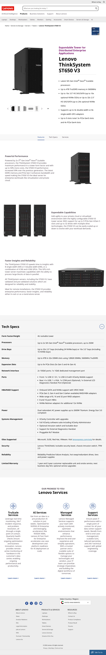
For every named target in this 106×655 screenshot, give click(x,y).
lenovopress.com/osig (82, 439)
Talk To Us (98, 652)
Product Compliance (74, 619)
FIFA (17, 633)
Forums (70, 626)
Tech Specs (53, 137)
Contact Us (71, 616)
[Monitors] (44, 19)
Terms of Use (59, 648)
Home (7, 26)
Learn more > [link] (13, 578)
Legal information (21, 626)
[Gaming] (52, 19)
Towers (34, 26)
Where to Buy (72, 613)
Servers (27, 26)
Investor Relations (21, 619)
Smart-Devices (46, 626)
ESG (17, 623)
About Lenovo (20, 613)
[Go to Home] (8, 8)
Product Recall (72, 623)
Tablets (44, 623)
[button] (96, 8)
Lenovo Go (19, 639)
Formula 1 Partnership (23, 636)
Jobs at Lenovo (20, 629)
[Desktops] (16, 19)
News (17, 616)
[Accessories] (62, 19)
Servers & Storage (17, 26)
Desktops (45, 616)
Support (70, 629)
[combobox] (58, 8)
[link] (104, 2)
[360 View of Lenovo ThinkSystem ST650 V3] (48, 109)
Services (65, 137)
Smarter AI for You (47, 636)
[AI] (93, 19)
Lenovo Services (47, 633)
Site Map (51, 648)
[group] (13, 109)
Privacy (45, 648)
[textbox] (75, 602)
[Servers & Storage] (89, 19)
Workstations (46, 619)
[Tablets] (35, 19)
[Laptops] (8, 19)
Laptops (44, 613)
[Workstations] (28, 19)
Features (41, 137)
